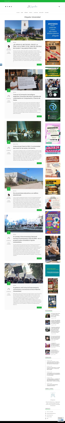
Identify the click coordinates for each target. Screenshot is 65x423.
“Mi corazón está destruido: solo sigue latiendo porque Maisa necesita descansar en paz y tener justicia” (55, 338)
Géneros (26, 12)
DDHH (22, 12)
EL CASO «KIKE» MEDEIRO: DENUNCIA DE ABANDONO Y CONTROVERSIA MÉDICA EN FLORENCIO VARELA (55, 322)
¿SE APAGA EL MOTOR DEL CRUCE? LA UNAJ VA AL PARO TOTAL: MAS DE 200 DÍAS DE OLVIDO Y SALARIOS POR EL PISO (27, 46)
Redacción (41, 12)
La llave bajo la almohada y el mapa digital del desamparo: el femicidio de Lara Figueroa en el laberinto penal (53, 362)
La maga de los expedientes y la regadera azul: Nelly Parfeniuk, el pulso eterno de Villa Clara (55, 345)
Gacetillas (36, 12)
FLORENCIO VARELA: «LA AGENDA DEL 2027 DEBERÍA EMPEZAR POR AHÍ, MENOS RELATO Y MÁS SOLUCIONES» (53, 380)
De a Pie (18, 12)
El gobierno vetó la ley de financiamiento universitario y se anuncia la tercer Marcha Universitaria (26, 289)
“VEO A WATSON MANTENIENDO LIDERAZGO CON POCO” (52, 385)
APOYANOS (46, 12)
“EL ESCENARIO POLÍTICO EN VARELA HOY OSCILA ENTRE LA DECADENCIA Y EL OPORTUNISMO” (53, 374)
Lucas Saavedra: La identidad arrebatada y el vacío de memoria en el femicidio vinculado (55, 351)
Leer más (39, 64)
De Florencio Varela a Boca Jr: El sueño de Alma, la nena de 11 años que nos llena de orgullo (55, 315)
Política (30, 12)
